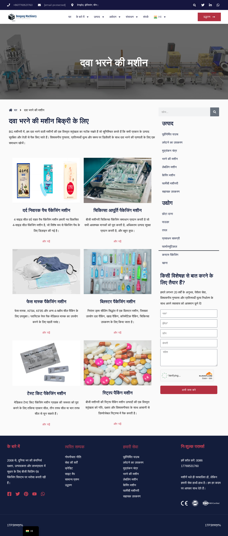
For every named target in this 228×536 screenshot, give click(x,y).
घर (69, 17)
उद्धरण (68, 485)
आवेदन (112, 17)
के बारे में (80, 17)
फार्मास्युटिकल (169, 246)
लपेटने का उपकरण (172, 142)
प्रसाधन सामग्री (171, 238)
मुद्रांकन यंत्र (169, 150)
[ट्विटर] (17, 494)
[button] (194, 5)
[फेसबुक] (9, 494)
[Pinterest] (26, 494)
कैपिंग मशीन (168, 175)
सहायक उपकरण (171, 191)
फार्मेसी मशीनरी (170, 183)
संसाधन (130, 17)
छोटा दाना (167, 214)
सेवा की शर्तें (71, 462)
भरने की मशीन (170, 159)
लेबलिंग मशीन (169, 167)
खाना (165, 263)
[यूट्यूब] (34, 494)
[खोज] (214, 111)
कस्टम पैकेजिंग (170, 255)
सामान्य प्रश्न (72, 479)
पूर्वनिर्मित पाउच (170, 134)
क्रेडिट (69, 468)
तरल (164, 230)
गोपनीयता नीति (73, 457)
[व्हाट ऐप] (43, 494)
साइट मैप (70, 474)
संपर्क (146, 17)
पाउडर (165, 222)
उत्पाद (97, 17)
